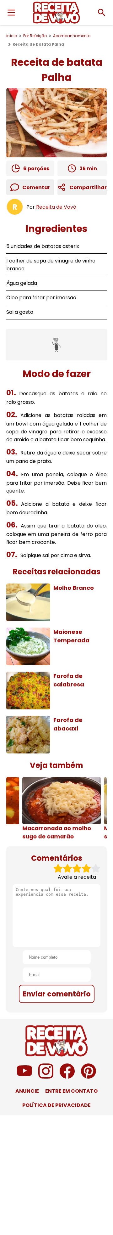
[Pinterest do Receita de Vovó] (88, 1076)
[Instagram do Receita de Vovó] (45, 1076)
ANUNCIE (27, 1091)
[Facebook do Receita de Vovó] (67, 1076)
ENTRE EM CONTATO (71, 1091)
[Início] (56, 13)
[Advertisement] (56, 344)
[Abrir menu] (11, 13)
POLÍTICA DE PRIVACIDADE (56, 1105)
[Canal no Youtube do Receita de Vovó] (24, 1076)
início (11, 35)
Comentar (36, 187)
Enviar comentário (57, 994)
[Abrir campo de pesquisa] (102, 13)
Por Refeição (35, 35)
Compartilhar (88, 187)
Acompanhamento (71, 35)
